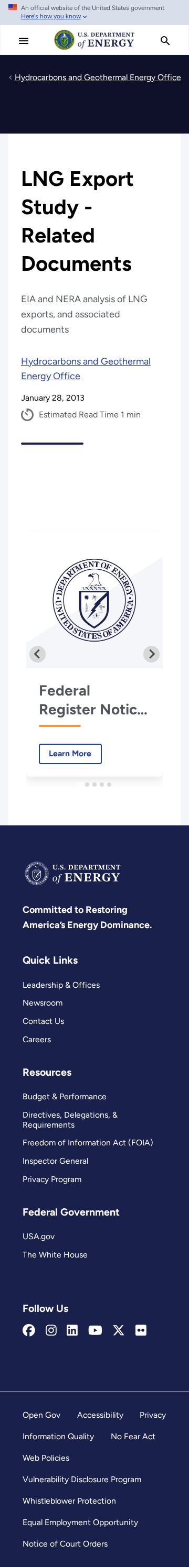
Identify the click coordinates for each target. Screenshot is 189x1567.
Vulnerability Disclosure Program (82, 1479)
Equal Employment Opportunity (80, 1522)
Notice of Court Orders (65, 1544)
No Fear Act (133, 1436)
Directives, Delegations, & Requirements (70, 1120)
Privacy (153, 1415)
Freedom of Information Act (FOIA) (88, 1142)
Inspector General (55, 1161)
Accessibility (100, 1415)
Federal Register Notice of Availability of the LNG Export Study (94, 700)
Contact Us (43, 1021)
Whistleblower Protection (69, 1501)
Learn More (65, 753)
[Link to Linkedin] (72, 1331)
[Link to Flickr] (140, 1331)
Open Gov (41, 1415)
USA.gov (39, 1236)
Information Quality (58, 1436)
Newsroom (42, 1003)
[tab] (79, 784)
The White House (55, 1255)
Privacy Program (52, 1179)
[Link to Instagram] (51, 1331)
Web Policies (46, 1458)
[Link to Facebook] (29, 1331)
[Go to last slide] (37, 654)
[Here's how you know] (94, 12)
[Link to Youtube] (95, 1331)
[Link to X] (118, 1331)
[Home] (94, 49)
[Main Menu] (23, 40)
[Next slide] (151, 654)
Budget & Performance (65, 1096)
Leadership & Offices (61, 985)
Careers (37, 1039)
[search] (165, 40)
